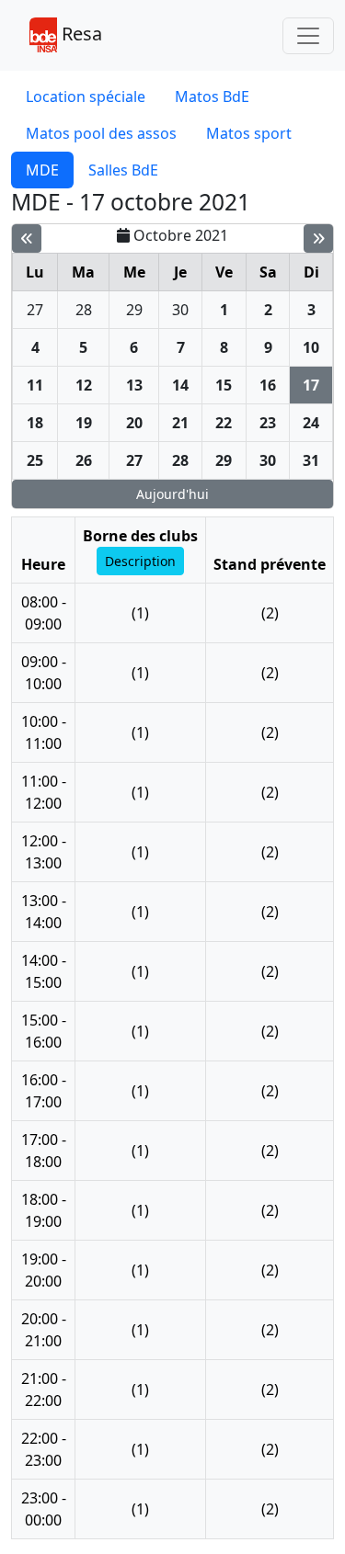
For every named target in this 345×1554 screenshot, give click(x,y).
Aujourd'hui (172, 494)
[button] (140, 561)
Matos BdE (212, 96)
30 (180, 310)
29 (134, 310)
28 (83, 310)
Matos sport (249, 133)
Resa (79, 33)
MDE (42, 170)
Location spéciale (85, 96)
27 (35, 310)
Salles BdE (123, 170)
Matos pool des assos (101, 133)
